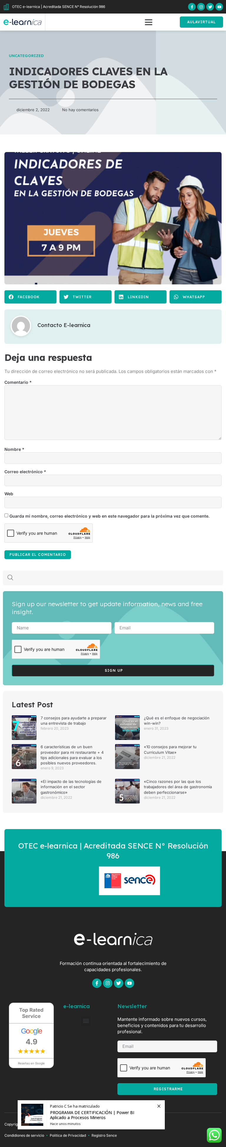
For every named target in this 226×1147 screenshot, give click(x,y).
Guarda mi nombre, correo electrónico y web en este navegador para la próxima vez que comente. (109, 516)
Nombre (14, 449)
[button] (148, 22)
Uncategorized (26, 55)
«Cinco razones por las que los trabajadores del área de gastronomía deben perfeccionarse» (178, 786)
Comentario (18, 382)
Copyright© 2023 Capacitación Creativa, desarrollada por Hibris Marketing (66, 1124)
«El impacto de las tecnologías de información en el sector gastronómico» (71, 786)
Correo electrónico (25, 471)
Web (8, 493)
